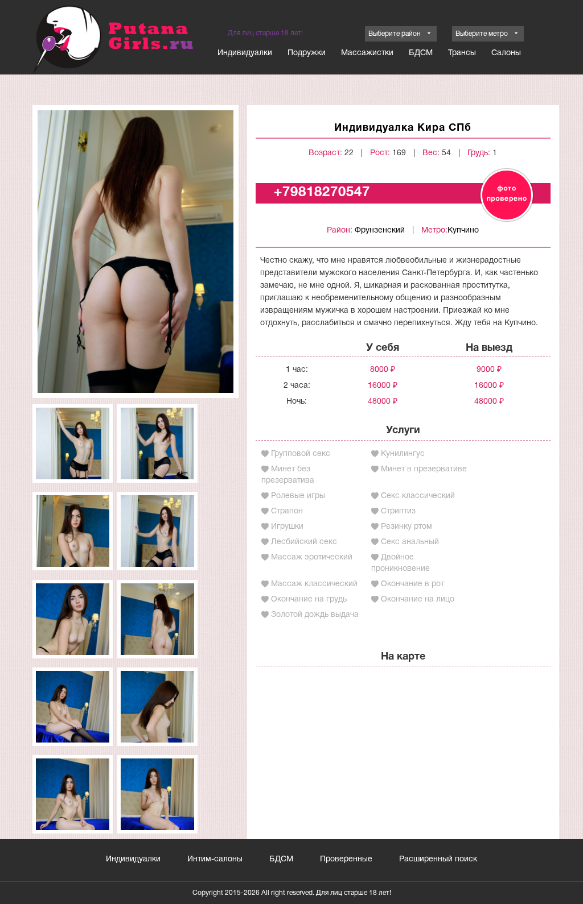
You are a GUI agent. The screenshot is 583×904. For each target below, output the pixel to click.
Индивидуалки (244, 53)
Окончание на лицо (417, 599)
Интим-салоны (215, 859)
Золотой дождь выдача (315, 615)
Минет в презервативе (424, 469)
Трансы (462, 53)
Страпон (287, 511)
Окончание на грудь (309, 599)
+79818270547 (322, 192)
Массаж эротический (311, 557)
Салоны (506, 53)
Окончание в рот (412, 584)
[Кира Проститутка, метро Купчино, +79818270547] (135, 251)
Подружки (307, 53)
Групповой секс (300, 454)
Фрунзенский (380, 230)
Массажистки (367, 53)
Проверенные (346, 859)
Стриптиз (398, 511)
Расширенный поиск (438, 859)
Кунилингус (403, 454)
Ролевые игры (298, 496)
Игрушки (287, 526)
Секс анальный (410, 542)
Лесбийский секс (304, 542)
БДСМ (421, 53)
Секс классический (418, 496)
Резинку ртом (406, 526)
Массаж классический (314, 584)
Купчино (463, 230)
